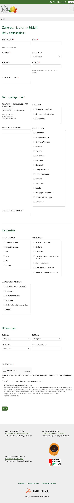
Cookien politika (33, 483)
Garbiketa (9, 300)
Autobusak (9, 291)
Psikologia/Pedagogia (44, 197)
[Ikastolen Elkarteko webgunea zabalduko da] (37, 491)
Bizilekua (5, 62)
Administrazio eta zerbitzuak (15, 286)
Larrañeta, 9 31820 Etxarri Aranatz (53, 433)
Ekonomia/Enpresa (43, 142)
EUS (70, 2)
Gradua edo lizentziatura (45, 114)
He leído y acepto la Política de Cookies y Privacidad (22, 381)
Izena (34, 40)
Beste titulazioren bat (11, 127)
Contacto (21, 483)
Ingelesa (39, 179)
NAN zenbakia (7, 40)
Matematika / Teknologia (45, 268)
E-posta (35, 62)
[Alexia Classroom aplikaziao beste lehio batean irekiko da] (61, 2)
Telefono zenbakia (9, 78)
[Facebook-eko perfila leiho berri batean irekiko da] (51, 2)
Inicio (2, 19)
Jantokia (8, 309)
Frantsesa (39, 160)
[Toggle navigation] (71, 9)
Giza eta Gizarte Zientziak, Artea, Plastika (47, 257)
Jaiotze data (37, 53)
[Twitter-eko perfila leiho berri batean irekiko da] (54, 2)
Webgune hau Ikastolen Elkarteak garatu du (37, 497)
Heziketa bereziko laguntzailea (16, 305)
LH (6, 261)
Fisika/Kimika (40, 156)
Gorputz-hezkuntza (43, 174)
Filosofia (39, 151)
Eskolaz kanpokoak (12, 296)
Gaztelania (39, 165)
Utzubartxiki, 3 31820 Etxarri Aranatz (17, 433)
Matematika (40, 183)
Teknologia (40, 202)
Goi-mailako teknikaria (44, 109)
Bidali (5, 408)
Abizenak (5, 53)
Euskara (39, 147)
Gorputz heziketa (11, 247)
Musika (38, 188)
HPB (7, 256)
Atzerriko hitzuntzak (12, 242)
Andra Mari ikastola (9, 6)
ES (72, 2)
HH (6, 252)
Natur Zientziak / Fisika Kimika (47, 272)
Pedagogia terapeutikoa (44, 193)
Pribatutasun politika (49, 483)
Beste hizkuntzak (39, 345)
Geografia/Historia (42, 170)
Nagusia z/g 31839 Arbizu (14, 459)
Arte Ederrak (40, 133)
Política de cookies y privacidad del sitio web (18, 385)
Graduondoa (40, 119)
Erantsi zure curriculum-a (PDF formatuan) (15, 105)
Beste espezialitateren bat (12, 211)
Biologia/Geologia (42, 137)
